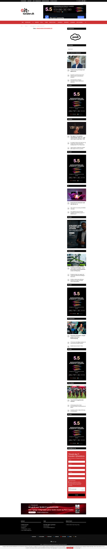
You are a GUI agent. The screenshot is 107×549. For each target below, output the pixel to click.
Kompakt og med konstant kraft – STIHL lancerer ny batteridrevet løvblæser (77, 76)
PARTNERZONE (27, 22)
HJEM (22, 22)
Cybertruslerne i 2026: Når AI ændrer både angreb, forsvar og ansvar (77, 148)
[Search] (85, 22)
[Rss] (85, 1)
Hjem (22, 25)
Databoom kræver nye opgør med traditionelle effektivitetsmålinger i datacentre (77, 275)
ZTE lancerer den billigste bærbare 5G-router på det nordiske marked (78, 343)
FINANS (46, 22)
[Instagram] (78, 1)
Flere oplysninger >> (77, 547)
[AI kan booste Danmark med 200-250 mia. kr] (76, 195)
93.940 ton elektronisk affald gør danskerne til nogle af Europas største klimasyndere (77, 280)
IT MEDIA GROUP (53, 0)
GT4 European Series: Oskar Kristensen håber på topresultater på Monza (78, 406)
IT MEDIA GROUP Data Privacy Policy (72, 524)
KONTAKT (29, 0)
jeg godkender (70, 547)
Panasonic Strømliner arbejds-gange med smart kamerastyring (78, 337)
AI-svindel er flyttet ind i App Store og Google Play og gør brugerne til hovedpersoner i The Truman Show (78, 143)
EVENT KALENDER (79, 22)
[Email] (84, 1)
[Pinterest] (79, 1)
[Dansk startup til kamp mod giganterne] (76, 62)
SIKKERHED (37, 22)
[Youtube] (82, 1)
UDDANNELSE (60, 22)
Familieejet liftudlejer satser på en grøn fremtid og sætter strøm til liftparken (77, 269)
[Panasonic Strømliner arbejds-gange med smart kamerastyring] (76, 327)
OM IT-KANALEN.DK (37, 0)
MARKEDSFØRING (45, 0)
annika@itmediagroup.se (50, 527)
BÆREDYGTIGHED (52, 22)
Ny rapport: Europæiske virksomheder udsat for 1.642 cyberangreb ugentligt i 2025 (77, 137)
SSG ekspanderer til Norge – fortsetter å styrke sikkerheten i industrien (77, 81)
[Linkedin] (81, 1)
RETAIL (41, 22)
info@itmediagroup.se (27, 530)
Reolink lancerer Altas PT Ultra (76, 345)
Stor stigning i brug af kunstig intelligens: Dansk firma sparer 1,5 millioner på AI (77, 212)
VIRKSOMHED (66, 22)
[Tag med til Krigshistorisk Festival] (76, 392)
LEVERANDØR (72, 22)
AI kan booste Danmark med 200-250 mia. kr (77, 203)
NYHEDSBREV (23, 0)
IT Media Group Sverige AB (62, 544)
